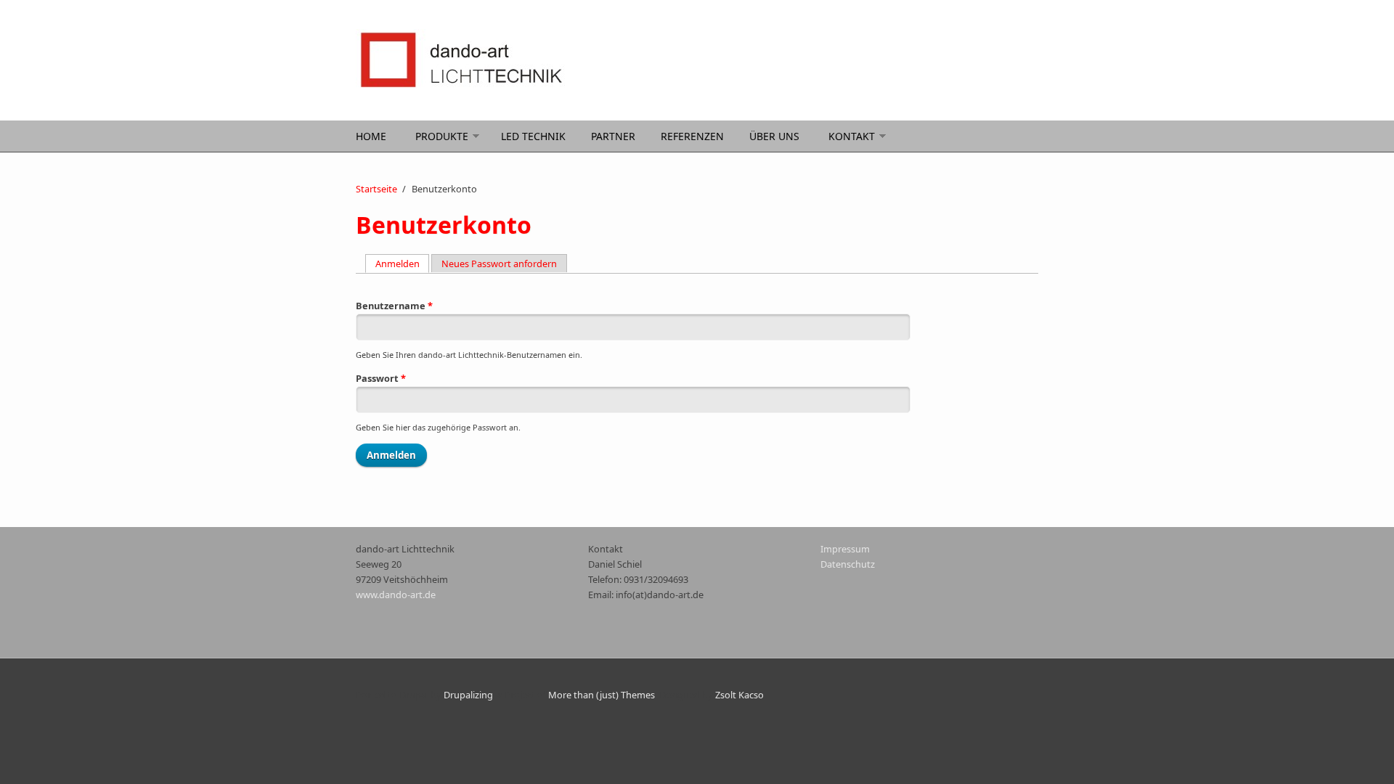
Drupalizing (468, 694)
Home (371, 136)
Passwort (381, 378)
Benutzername (394, 305)
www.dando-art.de (396, 594)
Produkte (441, 136)
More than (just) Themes (601, 694)
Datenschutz (847, 564)
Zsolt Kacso (739, 694)
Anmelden (402, 263)
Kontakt (851, 136)
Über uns (774, 136)
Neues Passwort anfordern (499, 263)
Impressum (845, 548)
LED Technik (533, 136)
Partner (613, 136)
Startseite (376, 188)
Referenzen (692, 136)
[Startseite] (581, 60)
